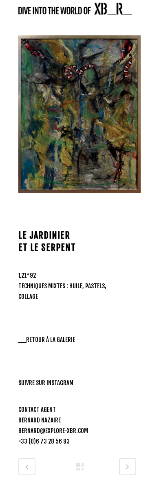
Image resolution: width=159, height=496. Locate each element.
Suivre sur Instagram (45, 383)
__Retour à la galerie (46, 340)
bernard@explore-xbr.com (53, 431)
